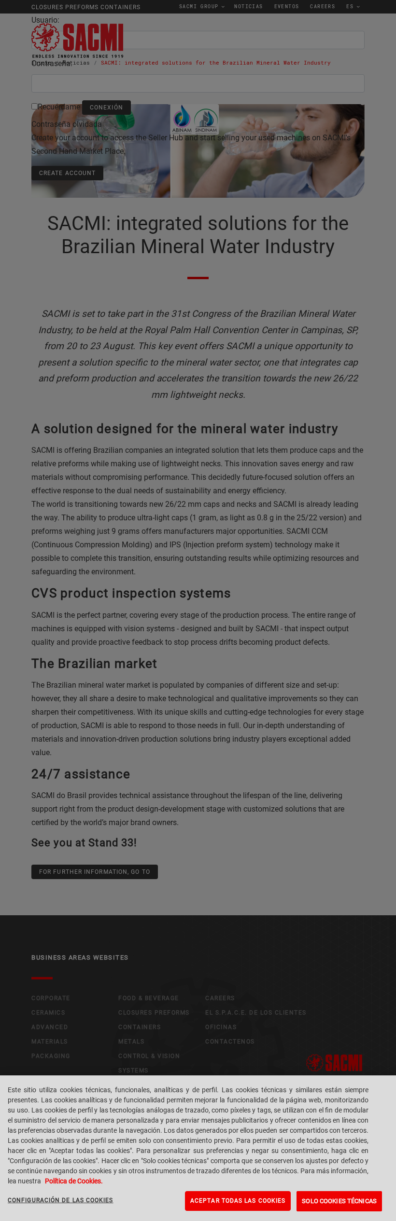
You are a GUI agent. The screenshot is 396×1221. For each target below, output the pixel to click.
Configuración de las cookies (60, 1200)
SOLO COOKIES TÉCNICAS (339, 1201)
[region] (198, 1148)
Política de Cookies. (74, 1181)
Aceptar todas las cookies (237, 1200)
